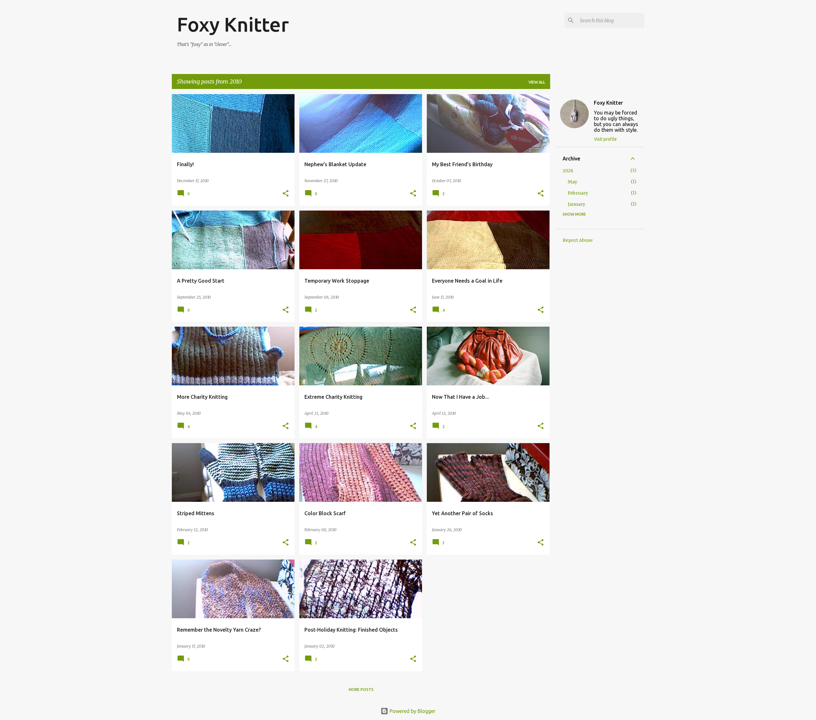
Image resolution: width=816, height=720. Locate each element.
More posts (361, 689)
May (572, 182)
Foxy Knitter (233, 24)
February (578, 193)
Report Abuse (578, 240)
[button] (285, 193)
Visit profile (605, 139)
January (576, 204)
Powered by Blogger (411, 711)
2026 (568, 171)
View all (536, 82)
